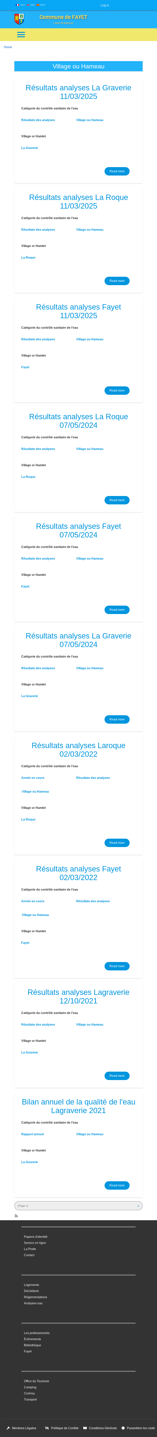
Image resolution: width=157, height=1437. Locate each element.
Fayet (25, 367)
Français (22, 5)
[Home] (22, 19)
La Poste (30, 1249)
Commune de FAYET (63, 17)
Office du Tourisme (36, 1381)
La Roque (28, 257)
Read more (120, 171)
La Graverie (29, 148)
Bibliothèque (32, 1345)
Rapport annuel (32, 1134)
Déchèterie (31, 1291)
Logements (31, 1285)
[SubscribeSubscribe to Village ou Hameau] (15, 1214)
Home (8, 47)
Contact (29, 1255)
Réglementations (35, 1297)
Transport (30, 1399)
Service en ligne (35, 1242)
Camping (30, 1387)
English (32, 5)
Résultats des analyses (38, 120)
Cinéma (29, 1393)
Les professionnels (37, 1333)
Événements (32, 1339)
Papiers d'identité (35, 1236)
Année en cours (32, 777)
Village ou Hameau (89, 120)
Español (42, 5)
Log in (105, 5)
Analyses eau (33, 1303)
